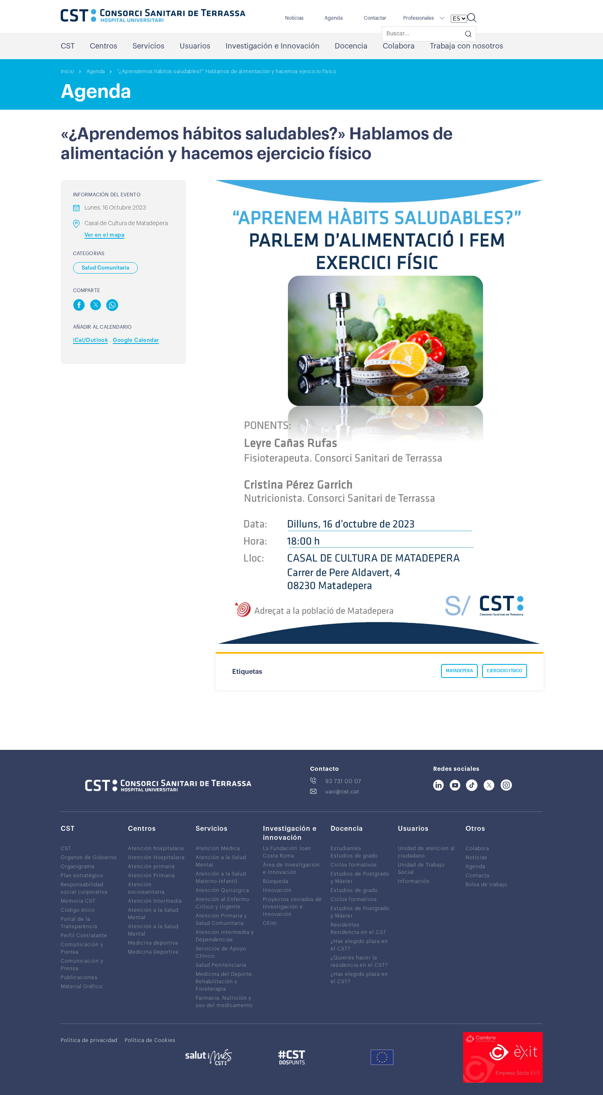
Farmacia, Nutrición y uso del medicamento (224, 1002)
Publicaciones (79, 977)
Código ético (78, 910)
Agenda (333, 18)
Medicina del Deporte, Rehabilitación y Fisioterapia (225, 981)
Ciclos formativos (354, 864)
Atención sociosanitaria (146, 888)
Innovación (277, 890)
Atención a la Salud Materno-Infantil (221, 877)
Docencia (351, 46)
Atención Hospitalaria (156, 857)
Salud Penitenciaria (221, 965)
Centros (103, 46)
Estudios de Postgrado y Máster (360, 877)
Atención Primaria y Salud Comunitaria (221, 919)
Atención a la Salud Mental (153, 914)
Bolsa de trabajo (486, 884)
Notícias (294, 18)
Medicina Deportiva (153, 952)
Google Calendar (136, 340)
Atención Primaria (151, 875)
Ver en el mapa (105, 234)
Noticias (476, 857)
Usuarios (195, 46)
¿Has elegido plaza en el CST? (359, 945)
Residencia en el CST (358, 932)
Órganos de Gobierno (89, 857)
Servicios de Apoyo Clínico (221, 952)
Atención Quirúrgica (222, 890)
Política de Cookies (150, 1040)
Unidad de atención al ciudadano (426, 852)
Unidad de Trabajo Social (421, 868)
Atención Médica (218, 848)
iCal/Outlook (90, 340)
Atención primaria (151, 866)
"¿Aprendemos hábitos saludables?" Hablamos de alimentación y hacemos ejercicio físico (226, 71)
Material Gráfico (82, 986)
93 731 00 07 (343, 781)
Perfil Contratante (84, 935)
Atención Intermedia (155, 901)
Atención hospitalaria (156, 848)
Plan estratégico (82, 875)
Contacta (477, 875)
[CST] (153, 16)
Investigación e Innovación (273, 46)
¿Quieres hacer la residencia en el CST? (359, 961)
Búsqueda (275, 881)
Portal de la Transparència (79, 923)
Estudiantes (346, 848)
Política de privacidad (89, 1040)
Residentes (345, 924)
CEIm (270, 923)
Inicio (67, 71)
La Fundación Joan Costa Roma (287, 852)
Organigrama (77, 866)
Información (413, 881)
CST (68, 46)
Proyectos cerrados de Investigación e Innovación (292, 907)
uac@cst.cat (342, 791)
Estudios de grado (354, 855)
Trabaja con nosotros (466, 46)
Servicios (148, 46)
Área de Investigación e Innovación (291, 868)
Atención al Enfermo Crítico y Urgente (222, 903)
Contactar (375, 18)
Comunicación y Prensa (82, 948)
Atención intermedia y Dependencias (225, 936)
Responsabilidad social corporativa (84, 888)
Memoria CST (78, 901)
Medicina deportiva (153, 943)
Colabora (399, 46)
